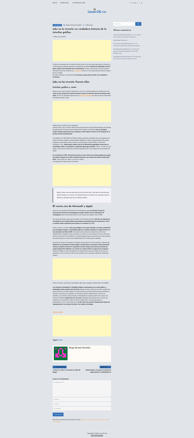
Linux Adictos (57, 25)
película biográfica (86, 95)
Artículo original (58, 312)
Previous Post (61, 367)
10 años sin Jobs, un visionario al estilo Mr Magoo (66, 371)
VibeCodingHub (118, 35)
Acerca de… (64, 3)
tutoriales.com (78, 3)
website (115, 40)
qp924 (115, 56)
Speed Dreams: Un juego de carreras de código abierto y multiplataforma (98, 371)
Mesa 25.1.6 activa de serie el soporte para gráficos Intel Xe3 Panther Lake (126, 51)
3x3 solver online (118, 43)
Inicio (55, 3)
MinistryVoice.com (99, 435)
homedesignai (117, 49)
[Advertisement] (82, 50)
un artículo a (78, 71)
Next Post (104, 367)
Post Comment (58, 414)
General (60, 340)
